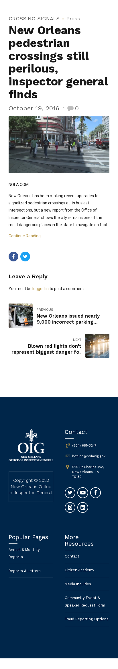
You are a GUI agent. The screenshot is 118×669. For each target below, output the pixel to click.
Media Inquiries (78, 584)
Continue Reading (25, 236)
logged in (40, 288)
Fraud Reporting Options (87, 619)
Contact (72, 556)
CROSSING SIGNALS (34, 18)
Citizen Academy (79, 570)
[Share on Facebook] (13, 256)
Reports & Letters (25, 571)
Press (73, 18)
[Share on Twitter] (25, 256)
